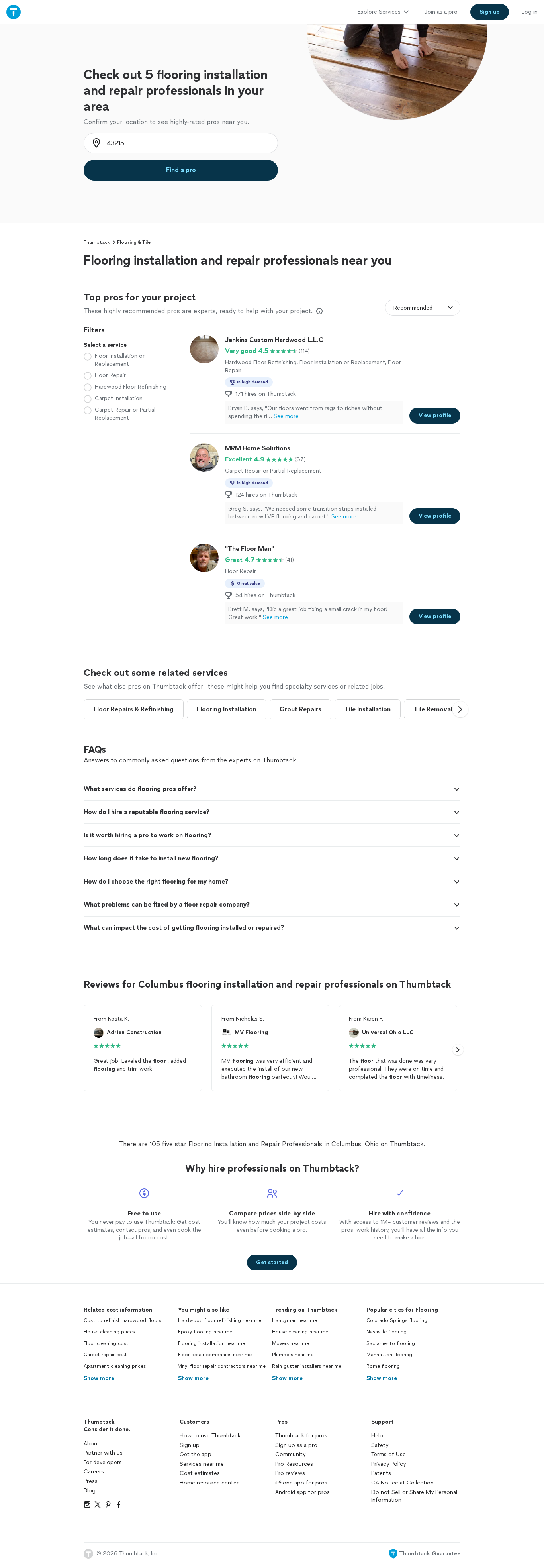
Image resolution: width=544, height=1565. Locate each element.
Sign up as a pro (296, 1445)
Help (377, 1435)
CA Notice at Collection (402, 1482)
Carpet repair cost (105, 1354)
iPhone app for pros (301, 1482)
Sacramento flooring (390, 1343)
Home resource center (209, 1482)
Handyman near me (294, 1320)
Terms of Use (388, 1454)
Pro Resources (294, 1464)
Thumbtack (97, 242)
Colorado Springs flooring (396, 1320)
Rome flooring (383, 1366)
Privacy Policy (388, 1464)
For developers (103, 1462)
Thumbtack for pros (301, 1435)
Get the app (195, 1454)
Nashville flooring (386, 1332)
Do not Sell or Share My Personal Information (414, 1496)
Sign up (190, 1445)
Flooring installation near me (211, 1343)
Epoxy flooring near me (205, 1332)
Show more (99, 1378)
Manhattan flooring (389, 1354)
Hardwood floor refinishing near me (219, 1320)
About (92, 1443)
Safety (379, 1445)
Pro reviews (290, 1473)
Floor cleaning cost (106, 1343)
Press (91, 1481)
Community (290, 1454)
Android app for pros (302, 1492)
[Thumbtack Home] (13, 12)
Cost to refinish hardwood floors (122, 1320)
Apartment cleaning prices (115, 1366)
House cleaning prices (109, 1332)
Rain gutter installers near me (306, 1366)
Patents (381, 1473)
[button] (460, 709)
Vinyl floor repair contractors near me (222, 1366)
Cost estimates (200, 1473)
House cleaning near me (300, 1332)
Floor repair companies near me (215, 1354)
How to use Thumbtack (210, 1435)
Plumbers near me (292, 1354)
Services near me (202, 1464)
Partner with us (103, 1452)
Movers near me (290, 1343)
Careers (94, 1471)
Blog (90, 1490)
